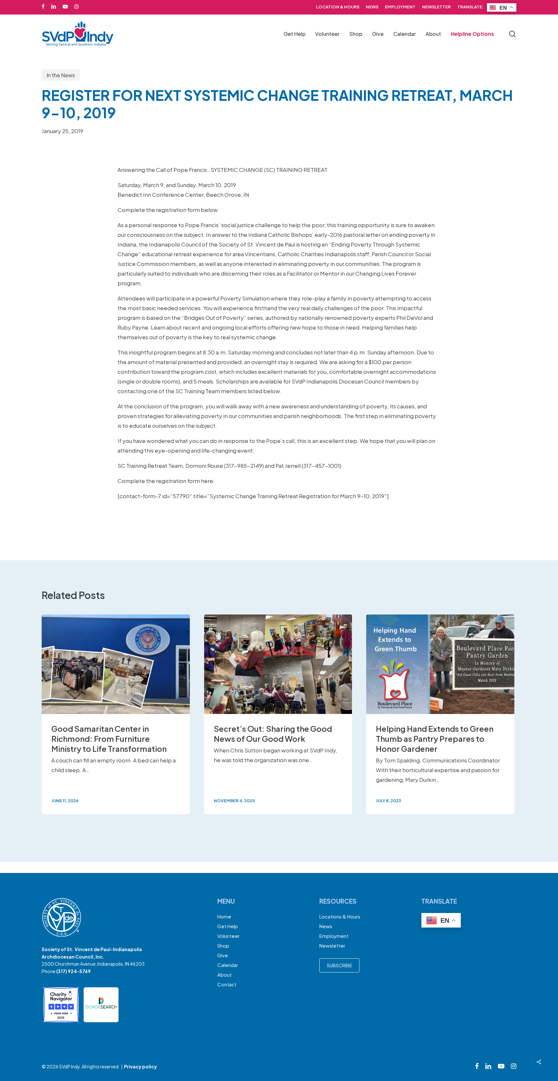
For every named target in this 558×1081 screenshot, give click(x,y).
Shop (223, 945)
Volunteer (228, 936)
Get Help (227, 926)
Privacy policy (140, 1066)
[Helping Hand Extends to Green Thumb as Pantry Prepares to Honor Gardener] (440, 714)
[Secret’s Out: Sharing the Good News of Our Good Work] (278, 714)
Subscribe (339, 965)
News (325, 926)
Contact (226, 984)
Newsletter (332, 945)
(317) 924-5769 (73, 971)
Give (222, 955)
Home (224, 916)
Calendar (227, 965)
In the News (60, 75)
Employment (333, 936)
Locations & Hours (339, 916)
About (224, 974)
